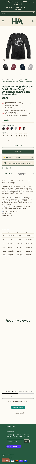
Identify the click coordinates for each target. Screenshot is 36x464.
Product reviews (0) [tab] (10, 391)
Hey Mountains (18, 21)
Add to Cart (18, 145)
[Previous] (3, 46)
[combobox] (16, 13)
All (8, 80)
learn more (26, 115)
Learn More (15, 105)
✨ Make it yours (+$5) (18, 157)
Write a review (18, 407)
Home (3, 80)
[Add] (13, 140)
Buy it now (18, 151)
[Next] (33, 46)
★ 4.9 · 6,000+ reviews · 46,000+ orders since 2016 (18, 3)
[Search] (33, 13)
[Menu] (3, 21)
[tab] (8, 174)
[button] (32, 21)
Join (26, 441)
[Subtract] (4, 140)
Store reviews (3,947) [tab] (26, 391)
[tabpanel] (18, 217)
